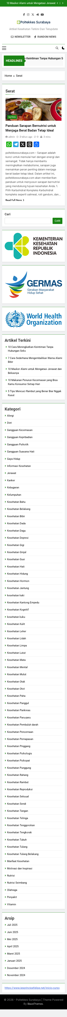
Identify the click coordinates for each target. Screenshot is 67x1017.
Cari (7, 214)
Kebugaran (13, 487)
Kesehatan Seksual (18, 796)
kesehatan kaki (15, 595)
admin (11, 136)
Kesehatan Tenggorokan (21, 825)
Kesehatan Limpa (17, 645)
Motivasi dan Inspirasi (19, 868)
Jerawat (11, 473)
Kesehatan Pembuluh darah (22, 724)
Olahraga (12, 890)
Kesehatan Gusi (16, 559)
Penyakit (12, 897)
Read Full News (13, 200)
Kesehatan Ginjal (16, 552)
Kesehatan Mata (16, 660)
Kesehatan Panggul (18, 703)
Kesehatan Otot (16, 688)
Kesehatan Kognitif (18, 609)
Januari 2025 (14, 960)
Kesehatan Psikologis (19, 753)
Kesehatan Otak (16, 681)
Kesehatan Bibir (16, 516)
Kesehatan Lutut (16, 652)
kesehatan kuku (16, 616)
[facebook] (24, 15)
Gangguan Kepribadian (19, 437)
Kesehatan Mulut (16, 674)
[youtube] (42, 15)
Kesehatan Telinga (17, 818)
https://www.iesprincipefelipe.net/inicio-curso (32, 988)
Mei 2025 (12, 939)
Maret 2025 (13, 953)
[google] (37, 15)
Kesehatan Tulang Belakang (22, 854)
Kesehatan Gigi (15, 545)
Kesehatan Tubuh (17, 839)
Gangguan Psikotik (18, 444)
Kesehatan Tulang (17, 846)
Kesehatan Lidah (16, 638)
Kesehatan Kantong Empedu (23, 602)
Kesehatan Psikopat (18, 760)
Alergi (10, 415)
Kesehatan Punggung (19, 767)
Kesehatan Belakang (18, 509)
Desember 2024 (16, 968)
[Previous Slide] (57, 3)
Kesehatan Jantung (18, 588)
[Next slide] (62, 3)
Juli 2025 (12, 924)
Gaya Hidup (13, 458)
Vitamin (11, 904)
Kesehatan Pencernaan (20, 732)
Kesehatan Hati (16, 566)
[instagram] (28, 15)
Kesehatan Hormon (18, 581)
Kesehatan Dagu (16, 530)
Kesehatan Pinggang (18, 746)
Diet (9, 422)
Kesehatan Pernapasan (20, 739)
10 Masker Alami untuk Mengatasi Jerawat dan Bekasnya (31, 3)
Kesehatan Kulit (16, 624)
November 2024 (16, 975)
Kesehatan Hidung (17, 573)
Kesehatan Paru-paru (19, 717)
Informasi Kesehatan (19, 466)
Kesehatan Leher (16, 631)
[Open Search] (57, 48)
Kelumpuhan (14, 494)
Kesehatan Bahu (16, 501)
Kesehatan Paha (16, 695)
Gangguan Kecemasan (19, 430)
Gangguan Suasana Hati (20, 451)
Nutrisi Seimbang (17, 882)
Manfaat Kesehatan (18, 861)
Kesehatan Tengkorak (19, 832)
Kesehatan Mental (17, 667)
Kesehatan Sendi (16, 803)
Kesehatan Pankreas (18, 710)
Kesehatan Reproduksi (20, 789)
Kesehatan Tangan (17, 810)
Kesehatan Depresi (18, 537)
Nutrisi (12, 117)
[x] (32, 15)
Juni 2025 (12, 932)
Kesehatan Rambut (18, 782)
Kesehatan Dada (16, 523)
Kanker (11, 480)
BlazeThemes (35, 1003)
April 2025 (13, 946)
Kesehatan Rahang (17, 775)
